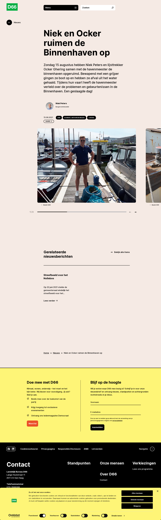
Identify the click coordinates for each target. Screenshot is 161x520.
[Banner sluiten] (157, 491)
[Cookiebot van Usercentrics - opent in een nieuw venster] (14, 515)
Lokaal (91, 117)
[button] (62, 7)
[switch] (63, 515)
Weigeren (137, 506)
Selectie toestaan (137, 500)
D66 (59, 117)
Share (47, 121)
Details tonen (117, 516)
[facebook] (9, 449)
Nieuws (56, 353)
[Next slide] (134, 212)
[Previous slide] (131, 212)
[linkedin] (13, 449)
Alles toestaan (137, 493)
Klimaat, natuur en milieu (74, 117)
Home (46, 353)
